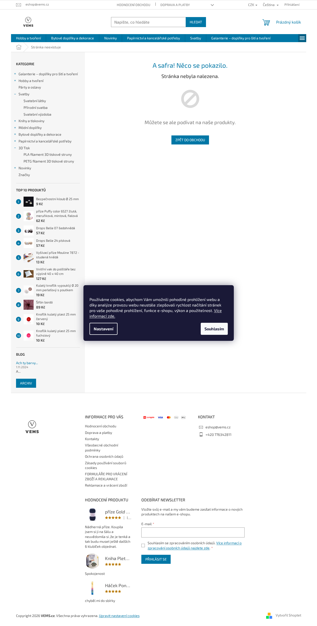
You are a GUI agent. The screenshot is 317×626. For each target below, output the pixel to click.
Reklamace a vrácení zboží (106, 485)
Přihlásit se (156, 559)
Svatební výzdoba (37, 114)
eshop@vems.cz (218, 427)
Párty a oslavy (30, 87)
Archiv (26, 383)
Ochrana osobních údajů (104, 456)
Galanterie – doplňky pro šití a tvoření (48, 74)
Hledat (196, 22)
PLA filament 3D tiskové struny (48, 154)
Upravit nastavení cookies (119, 615)
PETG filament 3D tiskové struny (49, 161)
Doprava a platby (175, 5)
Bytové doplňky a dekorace (40, 134)
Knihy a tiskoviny (31, 121)
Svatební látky (35, 101)
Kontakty (92, 439)
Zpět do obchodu (190, 140)
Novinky (25, 168)
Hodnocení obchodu (133, 5)
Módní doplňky (30, 127)
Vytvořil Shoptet (288, 615)
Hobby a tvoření (31, 81)
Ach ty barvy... (27, 363)
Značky (24, 175)
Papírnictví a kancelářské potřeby (45, 141)
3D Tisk (24, 148)
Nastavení (103, 328)
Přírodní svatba (36, 107)
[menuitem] (28, 38)
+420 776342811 (218, 434)
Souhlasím (214, 328)
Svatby (24, 94)
